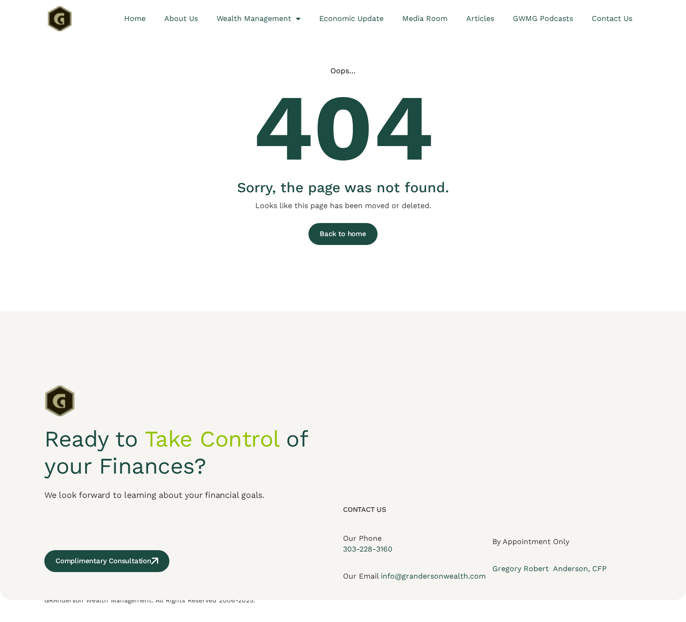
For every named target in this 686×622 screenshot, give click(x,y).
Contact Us (612, 18)
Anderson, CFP (579, 568)
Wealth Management (254, 18)
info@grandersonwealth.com (433, 576)
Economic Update (351, 18)
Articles (480, 18)
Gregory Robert (521, 568)
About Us (181, 18)
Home (135, 18)
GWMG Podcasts (543, 18)
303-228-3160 (367, 549)
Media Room (425, 18)
